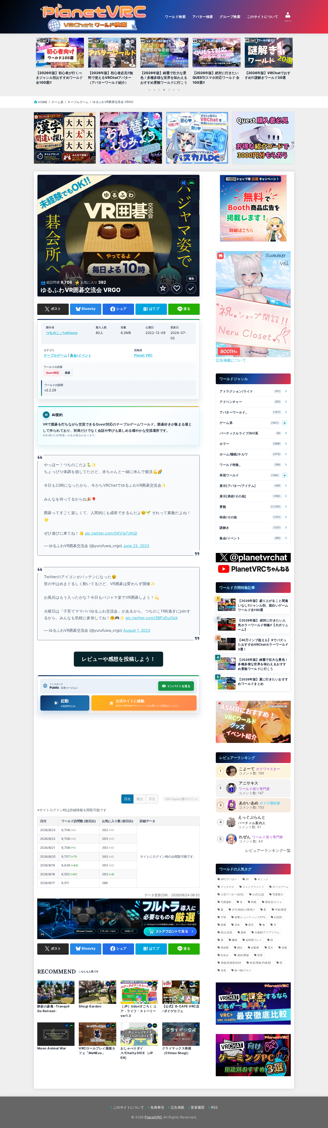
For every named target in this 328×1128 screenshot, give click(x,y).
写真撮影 (226, 902)
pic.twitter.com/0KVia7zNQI (111, 533)
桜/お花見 (226, 932)
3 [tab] (159, 90)
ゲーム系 (249, 423)
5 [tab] (169, 90)
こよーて (247, 769)
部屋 (260, 955)
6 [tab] (174, 90)
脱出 (240, 947)
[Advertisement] (118, 755)
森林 (243, 932)
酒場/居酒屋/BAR (231, 962)
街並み (225, 955)
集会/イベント (80, 355)
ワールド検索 (175, 17)
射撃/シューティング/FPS (250, 917)
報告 (191, 278)
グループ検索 (230, 17)
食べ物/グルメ (243, 970)
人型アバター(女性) (232, 894)
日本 (237, 924)
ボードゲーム (280, 886)
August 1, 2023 (136, 630)
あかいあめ (248, 803)
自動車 (255, 947)
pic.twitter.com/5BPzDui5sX (152, 617)
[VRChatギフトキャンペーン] (253, 208)
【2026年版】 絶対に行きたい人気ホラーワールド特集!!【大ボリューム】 (263, 625)
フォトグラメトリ (253, 886)
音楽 (223, 970)
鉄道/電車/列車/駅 (260, 962)
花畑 (284, 947)
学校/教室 (280, 909)
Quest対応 (52, 373)
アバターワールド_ (250, 412)
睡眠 (234, 940)
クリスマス (227, 886)
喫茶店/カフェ (273, 902)
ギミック (262, 879)
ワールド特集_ (250, 465)
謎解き (250, 528)
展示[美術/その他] (250, 496)
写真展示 (277, 894)
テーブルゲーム (55, 355)
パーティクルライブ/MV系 (250, 433)
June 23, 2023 (136, 545)
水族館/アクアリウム (267, 932)
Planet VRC (143, 355)
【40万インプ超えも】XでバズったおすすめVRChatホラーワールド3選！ (263, 644)
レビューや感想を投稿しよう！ (118, 659)
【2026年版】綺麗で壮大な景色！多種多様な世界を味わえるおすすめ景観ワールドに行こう (263, 664)
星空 (251, 924)
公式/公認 (258, 894)
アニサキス (248, 783)
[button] (246, 352)
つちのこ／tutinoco (62, 333)
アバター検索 (202, 17)
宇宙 (223, 917)
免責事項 (157, 1107)
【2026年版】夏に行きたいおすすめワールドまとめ (263, 682)
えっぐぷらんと (251, 817)
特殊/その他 (250, 517)
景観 (250, 507)
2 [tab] (154, 90)
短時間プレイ (254, 940)
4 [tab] (164, 90)
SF (247, 879)
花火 (270, 947)
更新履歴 (197, 1107)
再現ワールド (249, 475)
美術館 (225, 947)
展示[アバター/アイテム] (250, 486)
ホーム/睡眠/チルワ (250, 454)
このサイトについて (262, 17)
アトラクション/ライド (250, 391)
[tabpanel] (164, 62)
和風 (253, 902)
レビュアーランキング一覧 (268, 850)
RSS (214, 1107)
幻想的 (278, 917)
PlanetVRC (153, 1117)
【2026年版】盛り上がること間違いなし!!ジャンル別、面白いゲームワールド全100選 (263, 605)
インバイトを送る (178, 686)
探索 (223, 924)
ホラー (250, 444)
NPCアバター (229, 879)
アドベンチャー (250, 402)
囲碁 (67, 373)
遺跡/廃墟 (243, 955)
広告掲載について (231, 360)
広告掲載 (177, 1107)
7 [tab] (178, 90)
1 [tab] (149, 90)
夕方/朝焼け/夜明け (243, 909)
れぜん (245, 837)
